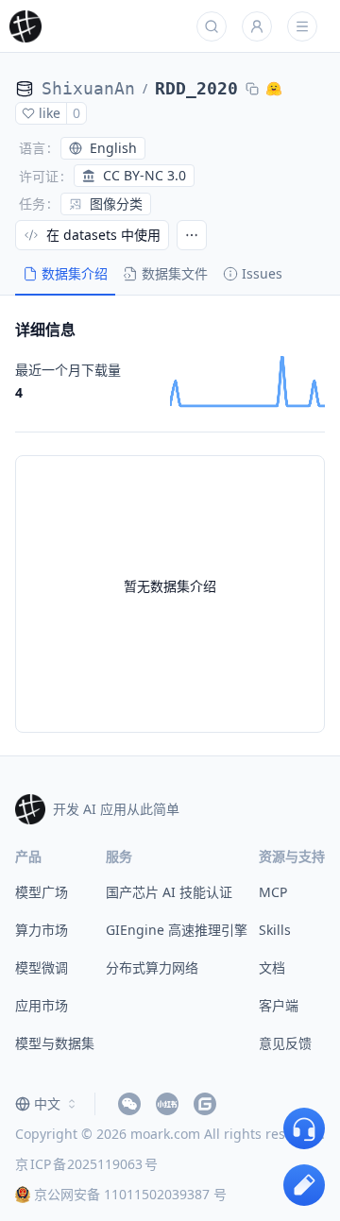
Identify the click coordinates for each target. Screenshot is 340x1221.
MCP (273, 892)
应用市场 (41, 1005)
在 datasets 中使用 (103, 235)
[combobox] (47, 1104)
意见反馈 (285, 1043)
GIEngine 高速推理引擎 (176, 930)
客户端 (278, 1005)
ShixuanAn (88, 88)
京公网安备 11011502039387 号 (130, 1194)
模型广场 (41, 892)
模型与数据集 (54, 1043)
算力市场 (41, 930)
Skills (275, 930)
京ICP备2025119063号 (86, 1164)
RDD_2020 (196, 88)
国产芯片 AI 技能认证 (169, 892)
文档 (272, 967)
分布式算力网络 (152, 967)
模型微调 (41, 967)
